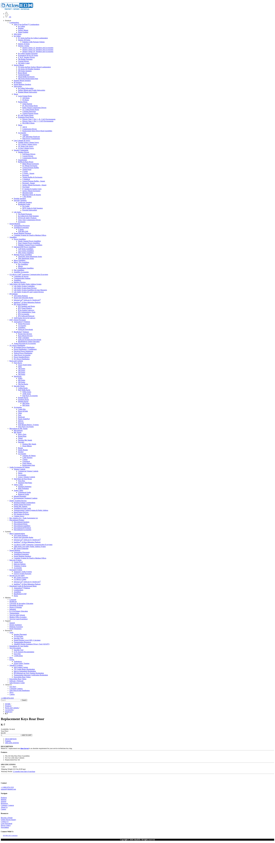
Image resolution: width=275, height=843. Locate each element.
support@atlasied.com (8, 789)
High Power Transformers (31, 138)
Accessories (22, 133)
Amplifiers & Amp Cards (22, 508)
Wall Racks (17, 376)
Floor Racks (18, 363)
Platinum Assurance (16, 627)
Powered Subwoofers (29, 210)
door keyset (24, 748)
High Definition (23, 488)
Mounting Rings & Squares (31, 195)
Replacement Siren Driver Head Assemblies (37, 131)
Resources (4, 803)
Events (11, 659)
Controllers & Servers (21, 276)
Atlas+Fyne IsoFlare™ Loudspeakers (26, 24)
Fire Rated (25, 187)
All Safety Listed (24, 63)
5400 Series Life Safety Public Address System (25, 284)
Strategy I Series (23, 46)
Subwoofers (18, 86)
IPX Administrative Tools (26, 312)
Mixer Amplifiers (19, 260)
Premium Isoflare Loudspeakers (24, 502)
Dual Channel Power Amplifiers (29, 243)
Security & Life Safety (17, 575)
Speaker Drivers (23, 152)
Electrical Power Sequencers (23, 351)
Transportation (14, 613)
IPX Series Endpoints (21, 548)
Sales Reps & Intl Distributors (19, 690)
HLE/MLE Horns (28, 123)
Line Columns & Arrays (22, 140)
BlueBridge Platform (21, 332)
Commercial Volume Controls (28, 471)
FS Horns (25, 100)
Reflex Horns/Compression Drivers (34, 108)
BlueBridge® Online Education (29, 341)
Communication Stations (22, 278)
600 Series (21, 380)
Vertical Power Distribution (23, 353)
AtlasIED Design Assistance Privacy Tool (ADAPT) (32, 644)
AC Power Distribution (17, 345)
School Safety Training (21, 663)
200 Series (21, 372)
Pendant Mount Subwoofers (27, 92)
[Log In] (6, 14)
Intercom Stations (20, 564)
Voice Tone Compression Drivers (29, 220)
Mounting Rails (27, 193)
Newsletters (5, 827)
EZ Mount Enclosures (29, 166)
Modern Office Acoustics (18, 617)
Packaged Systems (15, 570)
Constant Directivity (29, 111)
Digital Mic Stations (20, 506)
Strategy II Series (24, 44)
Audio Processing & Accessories (25, 343)
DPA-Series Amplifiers (26, 253)
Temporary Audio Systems (23, 572)
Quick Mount (26, 463)
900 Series (25, 405)
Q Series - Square (28, 173)
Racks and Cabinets (16, 361)
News (11, 692)
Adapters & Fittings (29, 456)
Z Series (21, 229)
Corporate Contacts (16, 688)
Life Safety (17, 212)
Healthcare (13, 601)
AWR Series (26, 394)
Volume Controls (19, 469)
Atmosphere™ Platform (22, 322)
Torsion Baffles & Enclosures (32, 177)
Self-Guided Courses (21, 667)
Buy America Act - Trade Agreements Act (23, 518)
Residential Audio (24, 204)
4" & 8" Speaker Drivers (26, 57)
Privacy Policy (6, 825)
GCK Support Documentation (24, 652)
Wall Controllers (23, 338)
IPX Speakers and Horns (26, 306)
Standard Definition (24, 486)
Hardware (21, 417)
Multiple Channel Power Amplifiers (30, 245)
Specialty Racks (19, 386)
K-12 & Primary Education (18, 611)
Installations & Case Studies (18, 646)
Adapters (25, 135)
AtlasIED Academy (16, 665)
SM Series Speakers (25, 71)
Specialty (21, 442)
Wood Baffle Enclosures (26, 77)
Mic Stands (17, 432)
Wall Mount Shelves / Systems (28, 425)
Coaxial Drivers (23, 61)
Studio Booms (23, 450)
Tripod (20, 438)
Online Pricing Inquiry (8, 820)
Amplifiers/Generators (21, 227)
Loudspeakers (14, 22)
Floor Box (21, 481)
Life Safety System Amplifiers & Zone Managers (30, 290)
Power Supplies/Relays (21, 357)
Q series (25, 171)
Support (12, 623)
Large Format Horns (25, 96)
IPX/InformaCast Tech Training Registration (29, 673)
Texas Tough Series (24, 365)
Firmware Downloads (25, 329)
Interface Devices (20, 282)
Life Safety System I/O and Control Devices (29, 292)
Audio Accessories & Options (19, 467)
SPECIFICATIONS (12, 743)
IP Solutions (13, 294)
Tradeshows (18, 661)
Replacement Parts (28, 465)
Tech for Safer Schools (17, 615)
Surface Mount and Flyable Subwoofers (31, 90)
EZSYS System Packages (22, 573)
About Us (4, 807)
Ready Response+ (15, 629)
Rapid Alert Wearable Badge (23, 297)
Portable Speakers (20, 198)
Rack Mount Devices (25, 336)
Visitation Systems (20, 566)
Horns (16, 94)
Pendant (21, 28)
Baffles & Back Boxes (25, 162)
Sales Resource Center (17, 683)
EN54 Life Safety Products (27, 218)
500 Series (21, 370)
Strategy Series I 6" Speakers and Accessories (37, 49)
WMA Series (26, 392)
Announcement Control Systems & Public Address (31, 510)
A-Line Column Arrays (26, 148)
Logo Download (6, 823)
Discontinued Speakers (21, 522)
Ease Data (17, 654)
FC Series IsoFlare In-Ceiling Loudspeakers (33, 38)
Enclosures (21, 222)
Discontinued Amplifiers (22, 526)
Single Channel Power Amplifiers (29, 241)
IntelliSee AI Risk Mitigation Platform (27, 302)
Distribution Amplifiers (26, 268)
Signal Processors (24, 324)
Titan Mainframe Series (26, 258)
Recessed (25, 175)
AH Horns (26, 98)
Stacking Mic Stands (25, 440)
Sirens (20, 125)
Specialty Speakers (20, 200)
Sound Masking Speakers (22, 84)
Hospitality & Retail (16, 605)
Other (20, 413)
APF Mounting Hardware (31, 137)
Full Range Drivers (28, 154)
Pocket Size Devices (25, 334)
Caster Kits (22, 409)
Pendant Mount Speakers (22, 80)
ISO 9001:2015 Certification (10, 835)
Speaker (21, 452)
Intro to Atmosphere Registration (25, 671)
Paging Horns (22, 102)
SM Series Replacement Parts (28, 79)
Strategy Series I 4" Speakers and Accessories (37, 48)
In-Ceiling (21, 26)
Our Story (12, 687)
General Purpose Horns (30, 113)
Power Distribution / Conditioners (25, 349)
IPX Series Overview (21, 577)
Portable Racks (23, 398)
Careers (12, 694)
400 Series (25, 403)
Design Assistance (15, 625)
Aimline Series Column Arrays (28, 142)
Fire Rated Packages (25, 214)
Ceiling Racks (23, 388)
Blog (11, 658)
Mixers (20, 266)
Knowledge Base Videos (22, 677)
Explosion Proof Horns (26, 117)
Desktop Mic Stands (29, 444)
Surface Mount (23, 30)
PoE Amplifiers (19, 270)
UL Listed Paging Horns (30, 109)
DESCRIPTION (11, 739)
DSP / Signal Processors (17, 320)
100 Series (21, 374)
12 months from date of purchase (24, 771)
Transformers (22, 160)
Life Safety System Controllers (24, 286)
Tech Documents (15, 648)
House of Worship (15, 607)
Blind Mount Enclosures (30, 164)
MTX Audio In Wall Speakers (32, 208)
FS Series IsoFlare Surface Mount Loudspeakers (34, 67)
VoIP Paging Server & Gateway (24, 318)
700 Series (21, 368)
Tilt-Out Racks (23, 384)
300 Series (21, 382)
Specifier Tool (18, 638)
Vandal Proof (26, 169)
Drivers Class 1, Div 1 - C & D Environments (37, 121)
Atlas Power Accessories (22, 355)
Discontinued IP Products (22, 528)
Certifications (18, 656)
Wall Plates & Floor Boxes (23, 479)
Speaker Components (21, 150)
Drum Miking (27, 446)
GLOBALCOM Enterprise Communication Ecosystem (28, 274)
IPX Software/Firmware (26, 316)
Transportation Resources (22, 642)
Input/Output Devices (21, 512)
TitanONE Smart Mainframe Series (30, 256)
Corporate (12, 600)
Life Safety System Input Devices (25, 288)
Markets (3, 799)
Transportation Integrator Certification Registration (31, 675)
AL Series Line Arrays (25, 146)
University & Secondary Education (21, 603)
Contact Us (4, 821)
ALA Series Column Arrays (27, 144)
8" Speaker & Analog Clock (31, 189)
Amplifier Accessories (21, 272)
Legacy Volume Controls (26, 477)
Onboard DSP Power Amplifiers (25, 247)
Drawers (21, 423)
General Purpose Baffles (30, 167)
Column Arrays (19, 516)
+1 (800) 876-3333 (7, 698)
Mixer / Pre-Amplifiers (21, 262)
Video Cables (18, 485)
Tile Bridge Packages (25, 59)
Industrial (12, 609)
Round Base (22, 436)
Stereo (20, 473)
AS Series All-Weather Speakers (29, 69)
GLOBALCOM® (20, 579)
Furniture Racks (23, 399)
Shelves (20, 421)
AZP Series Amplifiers (25, 249)
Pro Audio (25, 206)
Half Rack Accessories (30, 396)
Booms (20, 448)
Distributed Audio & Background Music (23, 586)
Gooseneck (26, 461)
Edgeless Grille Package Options (33, 42)
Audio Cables (18, 490)
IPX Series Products (20, 304)
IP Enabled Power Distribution (24, 347)
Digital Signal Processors (22, 504)
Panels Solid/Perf (24, 419)
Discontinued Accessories (22, 530)
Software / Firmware (16, 681)
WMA (20, 378)
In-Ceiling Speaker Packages (28, 53)
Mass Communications (17, 533)
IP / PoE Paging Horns (30, 106)
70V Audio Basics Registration (24, 669)
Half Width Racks (24, 390)
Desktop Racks (23, 401)
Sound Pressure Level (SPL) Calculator (27, 640)
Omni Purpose (27, 104)
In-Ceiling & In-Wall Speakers (28, 216)
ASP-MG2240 (23, 231)
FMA (20, 367)
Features (8, 741)
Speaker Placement (20, 634)
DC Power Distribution (22, 359)
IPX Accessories (23, 314)
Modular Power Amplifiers (23, 255)
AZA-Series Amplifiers (26, 251)
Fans (19, 415)
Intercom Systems (15, 560)
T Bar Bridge (26, 196)
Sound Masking (14, 224)
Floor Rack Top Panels (26, 427)
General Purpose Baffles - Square (33, 181)
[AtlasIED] (17, 9)
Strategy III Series (24, 40)
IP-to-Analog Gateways (26, 310)
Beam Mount (22, 73)
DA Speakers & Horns (21, 514)
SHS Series (17, 34)
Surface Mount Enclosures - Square (34, 185)
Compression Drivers (29, 129)
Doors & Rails (23, 411)
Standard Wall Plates (25, 483)
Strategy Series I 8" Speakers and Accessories (37, 51)
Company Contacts (7, 805)
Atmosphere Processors (22, 225)
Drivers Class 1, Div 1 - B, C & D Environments (38, 119)
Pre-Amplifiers (23, 264)
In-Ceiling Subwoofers (26, 88)
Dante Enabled (23, 32)
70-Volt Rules (18, 636)
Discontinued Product (16, 520)
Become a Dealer (7, 818)
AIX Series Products (21, 296)
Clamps (25, 459)
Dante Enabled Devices (18, 501)
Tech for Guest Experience (18, 619)
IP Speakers (18, 82)
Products (4, 798)
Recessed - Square (28, 183)
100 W (24, 127)
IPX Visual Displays (25, 308)
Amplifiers (13, 237)
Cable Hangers (27, 457)
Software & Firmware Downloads (29, 339)
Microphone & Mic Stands (18, 428)
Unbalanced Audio (24, 492)
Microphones (18, 430)
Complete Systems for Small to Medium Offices (30, 235)
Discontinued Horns (20, 524)
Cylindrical (26, 179)
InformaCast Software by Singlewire (27, 300)
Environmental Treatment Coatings (25, 498)
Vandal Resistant (23, 75)
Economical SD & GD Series (28, 55)
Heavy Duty (22, 434)
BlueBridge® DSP (20, 594)
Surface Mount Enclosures (31, 191)
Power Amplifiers (20, 239)
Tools (11, 632)
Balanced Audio (23, 494)
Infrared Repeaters (20, 496)
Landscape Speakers (25, 202)
